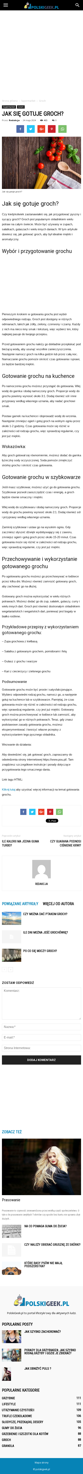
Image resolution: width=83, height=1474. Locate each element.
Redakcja (14, 120)
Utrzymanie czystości (18, 1410)
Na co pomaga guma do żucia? (45, 1226)
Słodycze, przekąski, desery (22, 1422)
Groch (21, 107)
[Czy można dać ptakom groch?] (11, 918)
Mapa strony (41, 1462)
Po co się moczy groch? (40, 951)
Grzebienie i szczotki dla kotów (25, 1434)
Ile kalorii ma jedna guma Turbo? (20, 843)
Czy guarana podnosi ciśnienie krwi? (65, 843)
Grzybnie (8, 1398)
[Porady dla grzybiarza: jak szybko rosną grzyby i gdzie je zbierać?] (11, 1355)
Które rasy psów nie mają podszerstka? (43, 1264)
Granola (8, 1446)
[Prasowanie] (41, 1167)
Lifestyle (9, 1404)
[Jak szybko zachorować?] (11, 1336)
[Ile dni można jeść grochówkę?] (11, 937)
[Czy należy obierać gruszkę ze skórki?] (11, 1250)
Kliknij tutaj (8, 789)
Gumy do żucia (12, 1428)
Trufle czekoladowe (17, 1416)
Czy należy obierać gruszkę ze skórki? (52, 1244)
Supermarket (9, 107)
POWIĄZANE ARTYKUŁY (20, 903)
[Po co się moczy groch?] (11, 955)
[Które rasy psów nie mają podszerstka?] (11, 1268)
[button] (77, 5)
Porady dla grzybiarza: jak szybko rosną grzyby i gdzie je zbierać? (50, 1351)
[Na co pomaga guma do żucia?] (11, 1231)
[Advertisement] (41, 53)
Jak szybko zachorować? (42, 1332)
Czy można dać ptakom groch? (45, 914)
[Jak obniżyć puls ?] (6, 1374)
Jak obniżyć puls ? (37, 1368)
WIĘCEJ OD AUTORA (58, 903)
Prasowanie (11, 1200)
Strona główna (10, 100)
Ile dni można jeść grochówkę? (45, 932)
